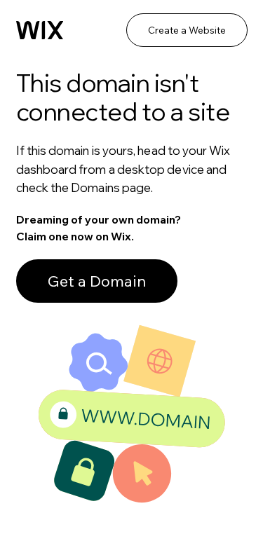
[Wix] (40, 30)
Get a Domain (97, 281)
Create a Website (187, 30)
